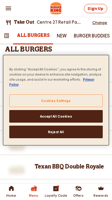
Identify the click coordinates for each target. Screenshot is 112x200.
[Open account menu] (8, 8)
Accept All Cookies (56, 116)
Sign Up (95, 8)
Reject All (56, 132)
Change (99, 22)
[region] (56, 99)
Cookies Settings (55, 101)
